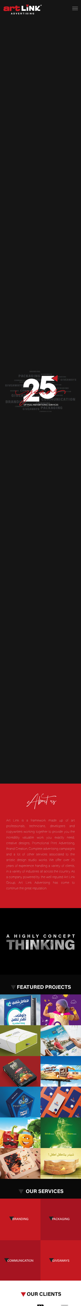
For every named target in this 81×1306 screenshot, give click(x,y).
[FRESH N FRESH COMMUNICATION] (20, 1132)
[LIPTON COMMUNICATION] (60, 1132)
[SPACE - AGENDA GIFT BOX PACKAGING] (20, 1163)
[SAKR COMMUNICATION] (60, 1163)
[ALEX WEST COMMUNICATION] (60, 1040)
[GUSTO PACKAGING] (20, 1071)
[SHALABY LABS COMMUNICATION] (20, 1009)
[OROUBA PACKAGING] (20, 1102)
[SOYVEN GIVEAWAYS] (20, 1040)
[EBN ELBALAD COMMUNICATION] (60, 1071)
